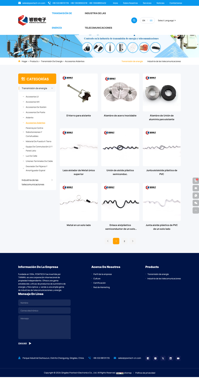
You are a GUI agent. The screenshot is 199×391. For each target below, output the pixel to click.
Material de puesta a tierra (38, 141)
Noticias (160, 2)
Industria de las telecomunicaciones (98, 20)
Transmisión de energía (62, 20)
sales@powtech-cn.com (33, 2)
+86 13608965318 (78, 2)
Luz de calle (31, 155)
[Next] (133, 241)
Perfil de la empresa (102, 274)
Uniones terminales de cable (39, 161)
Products (34, 61)
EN (143, 20)
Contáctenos (176, 2)
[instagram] (155, 358)
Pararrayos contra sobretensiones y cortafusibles (34, 131)
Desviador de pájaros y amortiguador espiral (36, 168)
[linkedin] (170, 358)
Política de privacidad (145, 372)
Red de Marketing (101, 287)
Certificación (99, 282)
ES (151, 20)
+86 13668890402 (97, 2)
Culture (96, 278)
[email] (196, 188)
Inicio (115, 2)
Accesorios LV (32, 96)
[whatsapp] (196, 195)
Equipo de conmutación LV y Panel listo (39, 148)
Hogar (24, 61)
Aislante (29, 117)
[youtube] (178, 358)
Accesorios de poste (35, 112)
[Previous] (108, 241)
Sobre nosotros (130, 2)
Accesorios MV (33, 101)
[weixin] (196, 203)
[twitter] (163, 358)
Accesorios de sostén (36, 106)
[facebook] (147, 358)
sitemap (128, 372)
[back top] (196, 210)
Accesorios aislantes (74, 61)
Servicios (147, 2)
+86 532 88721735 (60, 2)
